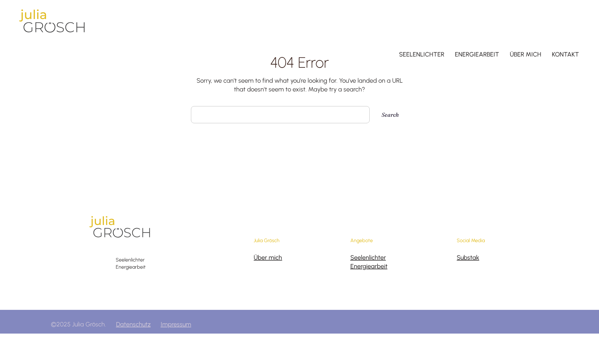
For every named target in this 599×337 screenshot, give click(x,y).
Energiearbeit (368, 266)
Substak (468, 257)
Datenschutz (133, 324)
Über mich (268, 257)
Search (390, 114)
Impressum (176, 324)
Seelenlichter (368, 257)
